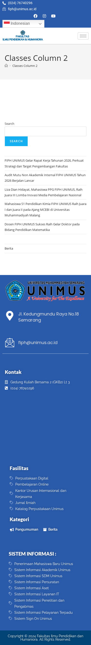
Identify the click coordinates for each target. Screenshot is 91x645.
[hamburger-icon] (83, 35)
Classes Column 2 (24, 65)
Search (9, 123)
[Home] (6, 65)
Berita (9, 248)
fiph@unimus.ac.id (38, 342)
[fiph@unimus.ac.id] (10, 342)
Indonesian (20, 24)
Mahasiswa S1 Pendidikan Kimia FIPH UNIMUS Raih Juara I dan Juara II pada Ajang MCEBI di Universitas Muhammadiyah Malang (45, 209)
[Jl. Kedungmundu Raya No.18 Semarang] (10, 316)
